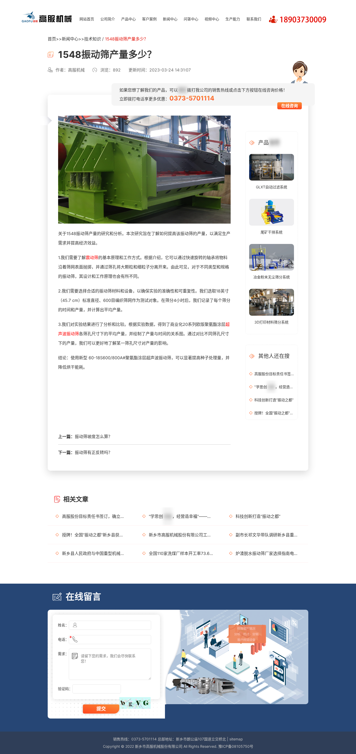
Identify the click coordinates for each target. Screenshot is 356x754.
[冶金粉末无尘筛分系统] (271, 257)
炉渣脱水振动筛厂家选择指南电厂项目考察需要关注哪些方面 (268, 553)
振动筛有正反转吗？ (93, 452)
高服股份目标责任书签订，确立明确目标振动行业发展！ (274, 374)
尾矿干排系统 (272, 232)
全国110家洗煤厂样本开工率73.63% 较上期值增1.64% (181, 553)
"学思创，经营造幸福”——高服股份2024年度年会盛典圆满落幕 (274, 387)
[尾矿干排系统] (271, 212)
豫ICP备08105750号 (235, 746)
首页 (52, 38)
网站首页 (86, 19)
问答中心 (191, 19)
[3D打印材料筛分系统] (271, 302)
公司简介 (107, 19)
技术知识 (92, 38)
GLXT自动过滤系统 (271, 187)
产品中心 (128, 19)
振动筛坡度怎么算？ (93, 436)
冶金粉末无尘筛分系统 (271, 277)
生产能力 (232, 19)
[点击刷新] (135, 703)
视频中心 (212, 19)
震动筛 (92, 257)
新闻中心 (170, 19)
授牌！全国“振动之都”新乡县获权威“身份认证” (274, 413)
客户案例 (149, 19)
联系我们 (254, 19)
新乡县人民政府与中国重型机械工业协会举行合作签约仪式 (94, 553)
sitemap (236, 739)
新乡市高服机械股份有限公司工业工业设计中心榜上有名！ (181, 534)
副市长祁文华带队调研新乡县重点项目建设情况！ (268, 534)
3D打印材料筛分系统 (271, 322)
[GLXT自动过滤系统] (271, 167)
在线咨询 (289, 105)
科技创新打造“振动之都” (273, 400)
